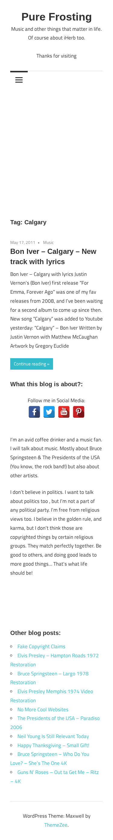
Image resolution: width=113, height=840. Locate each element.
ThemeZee (55, 825)
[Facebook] (34, 412)
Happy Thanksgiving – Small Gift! (53, 745)
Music (48, 242)
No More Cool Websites (42, 709)
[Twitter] (49, 412)
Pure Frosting (56, 17)
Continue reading (30, 363)
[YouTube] (64, 412)
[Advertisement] (56, 148)
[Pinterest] (79, 412)
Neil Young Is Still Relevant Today (53, 736)
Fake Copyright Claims (41, 646)
